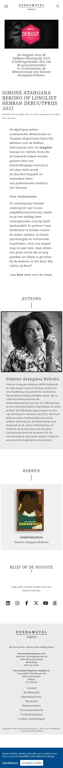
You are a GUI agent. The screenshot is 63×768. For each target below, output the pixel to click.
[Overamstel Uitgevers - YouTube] (46, 603)
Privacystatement (31, 710)
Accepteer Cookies (32, 762)
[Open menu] (6, 6)
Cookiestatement (31, 714)
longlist (46, 147)
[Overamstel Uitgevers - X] (36, 603)
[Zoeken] (58, 6)
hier (20, 274)
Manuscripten (31, 705)
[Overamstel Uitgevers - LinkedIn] (8, 603)
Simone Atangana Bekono (32, 379)
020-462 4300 (31, 665)
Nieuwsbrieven (32, 696)
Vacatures (31, 701)
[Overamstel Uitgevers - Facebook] (27, 603)
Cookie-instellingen (31, 718)
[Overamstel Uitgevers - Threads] (55, 603)
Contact (31, 688)
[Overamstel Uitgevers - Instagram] (17, 603)
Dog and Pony (37, 731)
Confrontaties (31, 537)
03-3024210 (31, 682)
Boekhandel (32, 692)
